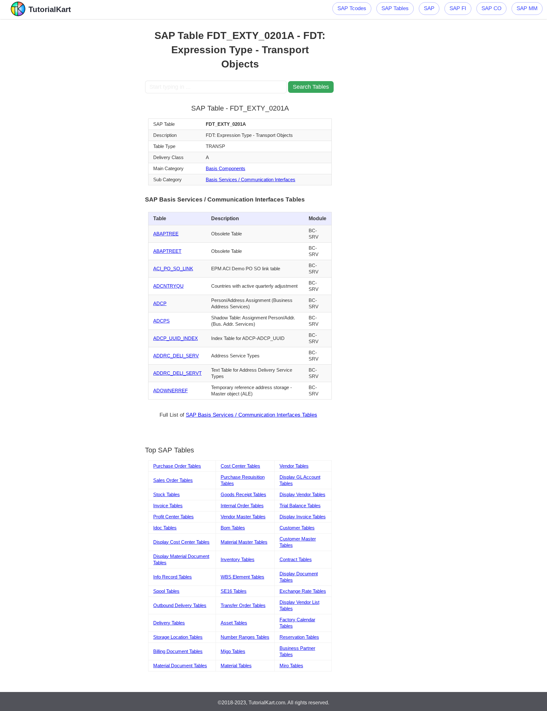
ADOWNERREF (170, 390)
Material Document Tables (180, 665)
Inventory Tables (238, 559)
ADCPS (161, 320)
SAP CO (491, 8)
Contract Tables (296, 559)
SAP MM (527, 8)
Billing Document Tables (178, 651)
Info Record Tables (172, 577)
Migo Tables (233, 651)
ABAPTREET (167, 251)
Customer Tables (297, 527)
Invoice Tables (168, 505)
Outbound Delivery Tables (179, 605)
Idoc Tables (165, 527)
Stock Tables (166, 494)
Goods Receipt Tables (243, 494)
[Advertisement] (98, 114)
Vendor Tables (294, 466)
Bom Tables (233, 527)
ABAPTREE (166, 233)
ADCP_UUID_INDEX (175, 338)
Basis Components (225, 168)
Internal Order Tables (242, 505)
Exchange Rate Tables (303, 591)
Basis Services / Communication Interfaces (250, 179)
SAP (429, 8)
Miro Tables (291, 665)
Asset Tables (234, 622)
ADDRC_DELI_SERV (176, 355)
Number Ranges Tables (245, 637)
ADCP (160, 303)
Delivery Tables (169, 622)
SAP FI (458, 8)
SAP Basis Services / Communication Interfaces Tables (251, 415)
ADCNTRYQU (168, 286)
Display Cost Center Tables (181, 542)
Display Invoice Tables (303, 516)
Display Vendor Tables (302, 494)
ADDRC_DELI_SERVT (177, 373)
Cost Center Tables (240, 466)
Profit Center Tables (173, 516)
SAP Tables (395, 8)
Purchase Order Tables (177, 466)
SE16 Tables (234, 591)
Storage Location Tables (178, 637)
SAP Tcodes (351, 8)
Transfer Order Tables (243, 605)
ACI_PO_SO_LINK (173, 268)
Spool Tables (166, 591)
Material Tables (236, 665)
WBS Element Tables (242, 577)
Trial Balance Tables (300, 505)
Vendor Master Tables (243, 516)
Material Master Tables (244, 542)
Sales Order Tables (173, 480)
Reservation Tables (299, 637)
